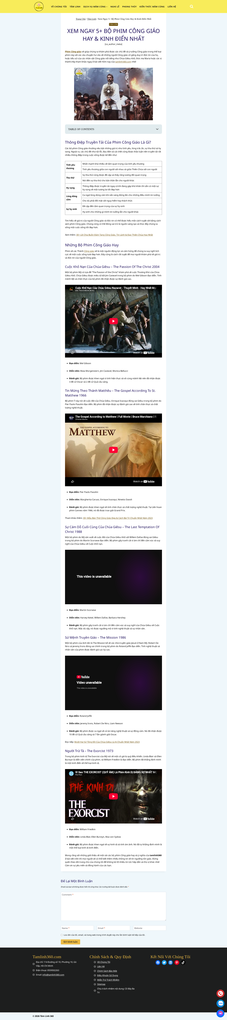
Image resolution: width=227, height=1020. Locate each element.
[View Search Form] (191, 6)
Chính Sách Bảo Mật (107, 970)
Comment (67, 894)
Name (65, 928)
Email (101, 928)
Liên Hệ (172, 6)
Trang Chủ (81, 19)
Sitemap (101, 984)
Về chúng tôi (59, 6)
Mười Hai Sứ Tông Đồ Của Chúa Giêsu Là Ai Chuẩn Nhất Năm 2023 (107, 741)
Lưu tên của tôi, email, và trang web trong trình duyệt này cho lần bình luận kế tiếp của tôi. (104, 935)
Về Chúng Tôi (103, 962)
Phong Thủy (129, 6)
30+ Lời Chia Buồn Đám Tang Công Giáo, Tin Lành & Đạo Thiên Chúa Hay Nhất (114, 234)
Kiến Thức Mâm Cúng (152, 6)
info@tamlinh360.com (53, 974)
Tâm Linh (75, 6)
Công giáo (89, 251)
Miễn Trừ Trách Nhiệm (108, 979)
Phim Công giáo (73, 51)
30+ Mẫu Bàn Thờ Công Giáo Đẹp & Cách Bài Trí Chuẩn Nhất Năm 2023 (118, 518)
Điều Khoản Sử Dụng (107, 975)
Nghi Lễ (114, 6)
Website (138, 928)
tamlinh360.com (123, 61)
